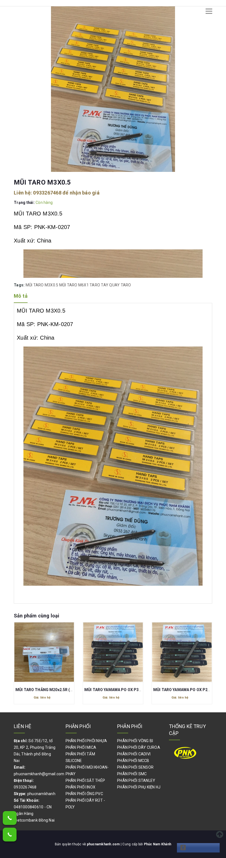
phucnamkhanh (41, 794)
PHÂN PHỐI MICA (81, 747)
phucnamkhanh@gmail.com (39, 774)
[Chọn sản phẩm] (45, 653)
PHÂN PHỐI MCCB (133, 760)
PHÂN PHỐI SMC (132, 774)
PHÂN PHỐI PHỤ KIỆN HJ (138, 787)
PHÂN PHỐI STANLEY (136, 780)
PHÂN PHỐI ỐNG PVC (84, 794)
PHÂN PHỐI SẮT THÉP (85, 780)
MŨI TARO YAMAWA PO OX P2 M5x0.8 (189, 690)
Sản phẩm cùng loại (36, 616)
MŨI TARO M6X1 (74, 285)
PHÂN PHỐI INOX (81, 787)
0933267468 (47, 193)
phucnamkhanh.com (104, 844)
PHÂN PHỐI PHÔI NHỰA (86, 741)
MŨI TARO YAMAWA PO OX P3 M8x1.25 (52, 690)
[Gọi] (10, 818)
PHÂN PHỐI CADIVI (133, 754)
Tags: (20, 285)
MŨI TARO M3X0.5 (42, 285)
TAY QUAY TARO (116, 285)
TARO (95, 285)
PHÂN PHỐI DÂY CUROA (138, 747)
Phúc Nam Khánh (157, 844)
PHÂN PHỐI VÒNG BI (135, 741)
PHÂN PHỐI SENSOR (135, 767)
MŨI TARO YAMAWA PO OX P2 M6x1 (118, 690)
